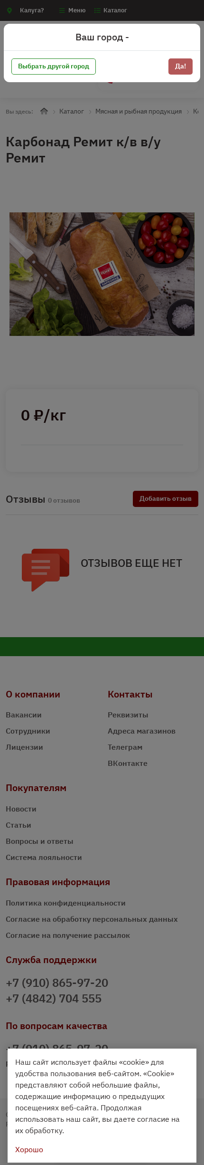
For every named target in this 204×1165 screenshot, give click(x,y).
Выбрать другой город (53, 66)
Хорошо (29, 1149)
